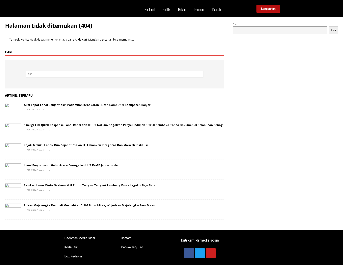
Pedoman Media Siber (79, 238)
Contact (126, 238)
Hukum (182, 9)
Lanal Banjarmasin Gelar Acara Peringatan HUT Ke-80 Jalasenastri (71, 165)
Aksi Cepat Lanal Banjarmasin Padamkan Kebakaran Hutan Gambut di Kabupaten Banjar (87, 105)
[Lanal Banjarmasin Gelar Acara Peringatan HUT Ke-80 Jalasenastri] (13, 173)
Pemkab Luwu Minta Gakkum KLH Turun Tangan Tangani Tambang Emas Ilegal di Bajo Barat (90, 185)
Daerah (216, 9)
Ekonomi (199, 9)
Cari (235, 24)
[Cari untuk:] (114, 74)
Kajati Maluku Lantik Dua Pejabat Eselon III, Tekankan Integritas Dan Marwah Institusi (86, 145)
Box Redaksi (73, 256)
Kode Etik (71, 247)
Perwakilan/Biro (132, 247)
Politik (166, 9)
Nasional (150, 9)
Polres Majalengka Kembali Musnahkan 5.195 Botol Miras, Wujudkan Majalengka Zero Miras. (90, 205)
